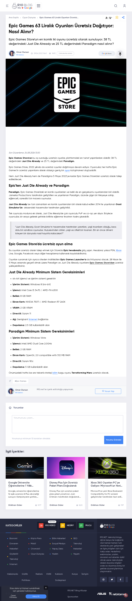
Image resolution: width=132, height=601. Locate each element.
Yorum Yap (109, 391)
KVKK (49, 574)
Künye (75, 574)
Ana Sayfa (14, 18)
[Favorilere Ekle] (116, 18)
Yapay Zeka (57, 549)
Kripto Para (36, 539)
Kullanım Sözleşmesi (60, 577)
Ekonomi (13, 539)
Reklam (39, 574)
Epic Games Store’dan (102, 263)
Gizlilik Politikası (26, 577)
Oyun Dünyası (29, 18)
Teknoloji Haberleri (77, 546)
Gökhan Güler (15, 505)
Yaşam (76, 554)
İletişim (85, 574)
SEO (75, 539)
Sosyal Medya (58, 544)
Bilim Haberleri (59, 539)
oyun (67, 170)
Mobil (33, 544)
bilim (55, 373)
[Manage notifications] (126, 595)
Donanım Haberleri (14, 546)
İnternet (33, 319)
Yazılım (55, 554)
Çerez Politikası (13, 596)
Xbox (118, 250)
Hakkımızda (12, 574)
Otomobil (35, 549)
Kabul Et (36, 596)
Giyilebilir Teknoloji (14, 556)
